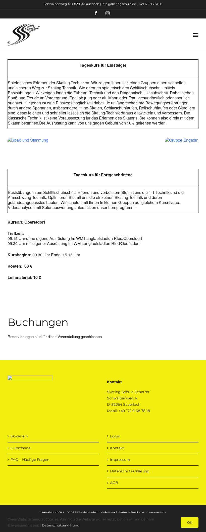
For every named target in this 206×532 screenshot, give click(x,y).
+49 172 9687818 (150, 4)
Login (115, 436)
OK (189, 522)
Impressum (120, 459)
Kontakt (117, 448)
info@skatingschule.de (119, 4)
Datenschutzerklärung (129, 471)
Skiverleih (19, 436)
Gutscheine (20, 448)
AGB (114, 482)
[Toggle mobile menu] (195, 35)
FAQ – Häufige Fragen (30, 459)
